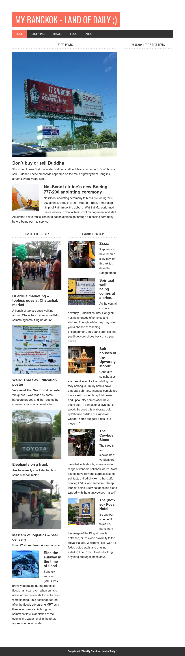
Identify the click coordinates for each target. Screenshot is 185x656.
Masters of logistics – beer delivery (35, 537)
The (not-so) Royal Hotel (107, 504)
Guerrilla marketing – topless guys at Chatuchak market (35, 300)
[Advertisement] (151, 112)
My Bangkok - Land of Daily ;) (66, 19)
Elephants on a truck (30, 464)
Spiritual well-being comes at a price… (107, 289)
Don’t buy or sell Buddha (38, 163)
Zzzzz (104, 243)
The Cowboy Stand (106, 435)
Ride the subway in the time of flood (52, 559)
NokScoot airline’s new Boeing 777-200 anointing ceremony (75, 189)
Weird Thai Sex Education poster (34, 382)
